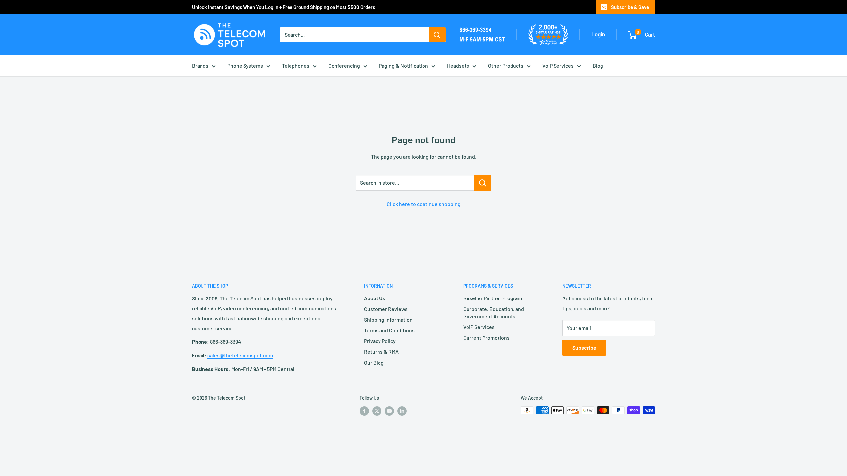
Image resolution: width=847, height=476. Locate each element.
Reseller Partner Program (492, 298)
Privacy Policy (380, 341)
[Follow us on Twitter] (376, 411)
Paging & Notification (403, 65)
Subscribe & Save (630, 7)
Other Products (505, 65)
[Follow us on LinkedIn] (402, 411)
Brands (200, 65)
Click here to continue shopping (424, 204)
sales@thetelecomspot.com (240, 355)
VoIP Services (558, 65)
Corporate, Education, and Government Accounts (493, 312)
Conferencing (344, 65)
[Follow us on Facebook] (364, 411)
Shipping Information (388, 319)
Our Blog (374, 362)
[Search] (437, 34)
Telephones (295, 65)
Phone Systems (245, 65)
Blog (598, 65)
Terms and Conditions (389, 330)
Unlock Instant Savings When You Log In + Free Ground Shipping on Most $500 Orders (283, 7)
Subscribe (584, 347)
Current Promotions (486, 338)
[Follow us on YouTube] (389, 411)
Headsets (458, 65)
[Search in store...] (482, 183)
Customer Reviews (386, 309)
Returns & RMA (381, 351)
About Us (374, 298)
